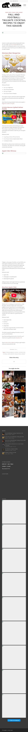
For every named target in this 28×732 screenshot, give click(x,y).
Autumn (7, 352)
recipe (9, 354)
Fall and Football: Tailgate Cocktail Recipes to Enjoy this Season (14, 20)
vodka (19, 354)
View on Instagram (14, 720)
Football (5, 354)
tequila (16, 354)
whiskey (23, 354)
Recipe (6, 12)
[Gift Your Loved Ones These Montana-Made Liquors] (8, 411)
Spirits (9, 12)
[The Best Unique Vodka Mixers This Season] (20, 388)
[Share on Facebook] (14, 361)
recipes (12, 354)
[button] (14, 512)
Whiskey (21, 12)
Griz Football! (14, 44)
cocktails (20, 352)
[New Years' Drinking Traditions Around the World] (20, 411)
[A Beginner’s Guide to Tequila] (8, 376)
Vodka (17, 12)
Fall (24, 352)
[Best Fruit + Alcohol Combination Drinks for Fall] (8, 388)
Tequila (13, 12)
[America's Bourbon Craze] (20, 376)
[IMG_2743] (14, 36)
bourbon (11, 352)
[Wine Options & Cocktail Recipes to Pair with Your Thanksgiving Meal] (8, 400)
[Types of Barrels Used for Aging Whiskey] (20, 400)
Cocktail (16, 352)
